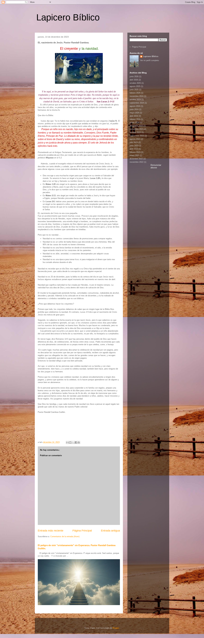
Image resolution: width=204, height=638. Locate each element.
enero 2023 (134, 155)
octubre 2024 (135, 99)
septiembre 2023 (137, 136)
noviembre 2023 (136, 129)
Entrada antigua (110, 530)
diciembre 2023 (136, 126)
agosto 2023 (135, 139)
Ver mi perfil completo (149, 60)
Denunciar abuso (156, 166)
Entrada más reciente (50, 530)
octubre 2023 (135, 132)
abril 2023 (134, 149)
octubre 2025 (135, 83)
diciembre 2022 (136, 159)
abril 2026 (134, 80)
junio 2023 (134, 145)
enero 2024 (134, 122)
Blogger (116, 628)
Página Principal (82, 530)
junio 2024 (134, 109)
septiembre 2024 (137, 103)
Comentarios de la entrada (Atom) (64, 536)
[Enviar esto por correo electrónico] (67, 442)
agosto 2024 (135, 106)
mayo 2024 (134, 113)
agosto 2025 (135, 86)
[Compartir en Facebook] (75, 442)
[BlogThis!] (70, 442)
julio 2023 (134, 142)
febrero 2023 (135, 152)
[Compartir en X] (73, 442)
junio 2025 (134, 89)
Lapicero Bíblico (68, 17)
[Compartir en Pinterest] (78, 442)
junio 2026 (134, 76)
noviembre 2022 (136, 162)
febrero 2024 (135, 119)
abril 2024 (134, 116)
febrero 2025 (135, 93)
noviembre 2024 (136, 96)
